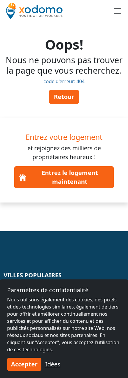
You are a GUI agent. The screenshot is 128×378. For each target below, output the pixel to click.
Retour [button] (64, 97)
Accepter (24, 364)
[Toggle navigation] (117, 11)
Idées (52, 364)
